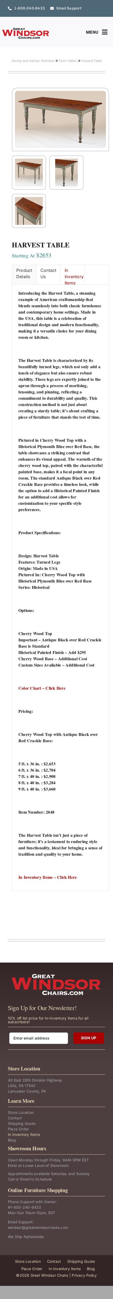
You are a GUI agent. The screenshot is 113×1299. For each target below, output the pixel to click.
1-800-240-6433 (25, 1207)
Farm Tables (68, 61)
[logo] (26, 29)
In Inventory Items (74, 276)
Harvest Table (91, 61)
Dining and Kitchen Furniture (33, 61)
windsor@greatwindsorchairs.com (38, 1227)
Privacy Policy (84, 1275)
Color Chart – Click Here (41, 688)
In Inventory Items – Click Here (47, 877)
